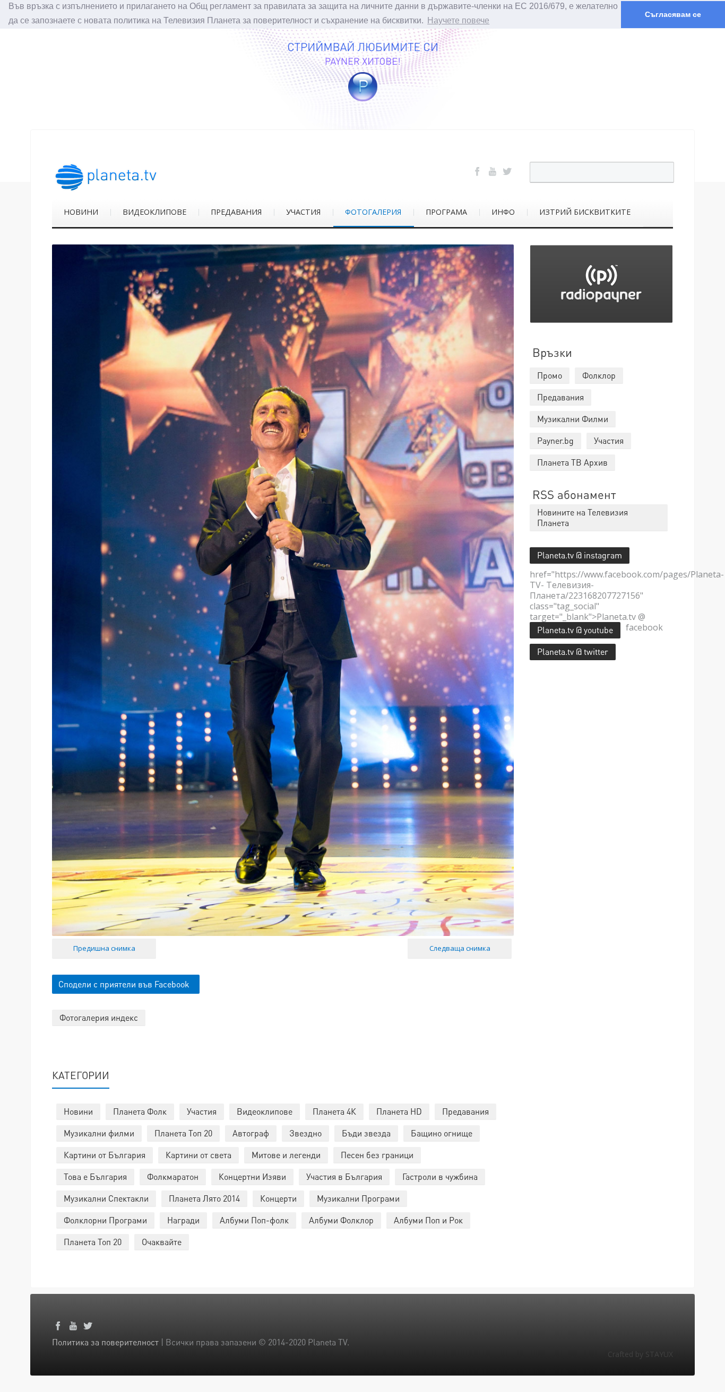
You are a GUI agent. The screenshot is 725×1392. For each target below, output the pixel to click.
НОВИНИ (81, 212)
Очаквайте (162, 1241)
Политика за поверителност (105, 1341)
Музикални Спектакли (106, 1198)
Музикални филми (99, 1133)
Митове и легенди (286, 1154)
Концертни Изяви (252, 1176)
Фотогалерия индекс (98, 1017)
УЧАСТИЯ (303, 212)
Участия (202, 1111)
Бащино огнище (441, 1133)
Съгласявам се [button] (673, 14)
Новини (78, 1111)
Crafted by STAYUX (640, 1354)
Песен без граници (377, 1154)
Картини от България (104, 1154)
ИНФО (503, 212)
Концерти (278, 1198)
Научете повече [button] (458, 20)
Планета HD (399, 1111)
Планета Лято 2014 (204, 1198)
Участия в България (344, 1176)
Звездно (305, 1133)
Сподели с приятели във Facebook (123, 984)
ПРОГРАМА (446, 212)
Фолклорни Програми (105, 1219)
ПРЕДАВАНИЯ (236, 212)
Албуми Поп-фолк (254, 1219)
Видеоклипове (264, 1111)
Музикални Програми (358, 1198)
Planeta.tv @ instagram (579, 555)
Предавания (465, 1111)
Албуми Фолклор (341, 1219)
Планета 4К (334, 1111)
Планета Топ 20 (183, 1133)
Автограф (250, 1133)
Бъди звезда (366, 1133)
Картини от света (198, 1154)
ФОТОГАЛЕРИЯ (373, 212)
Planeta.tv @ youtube (575, 629)
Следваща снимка (459, 948)
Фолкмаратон (172, 1176)
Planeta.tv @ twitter (572, 651)
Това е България (95, 1176)
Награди (183, 1219)
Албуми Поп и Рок (428, 1219)
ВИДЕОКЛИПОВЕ (154, 212)
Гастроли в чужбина (440, 1176)
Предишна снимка (104, 948)
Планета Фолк (140, 1111)
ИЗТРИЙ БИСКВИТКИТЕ (585, 212)
